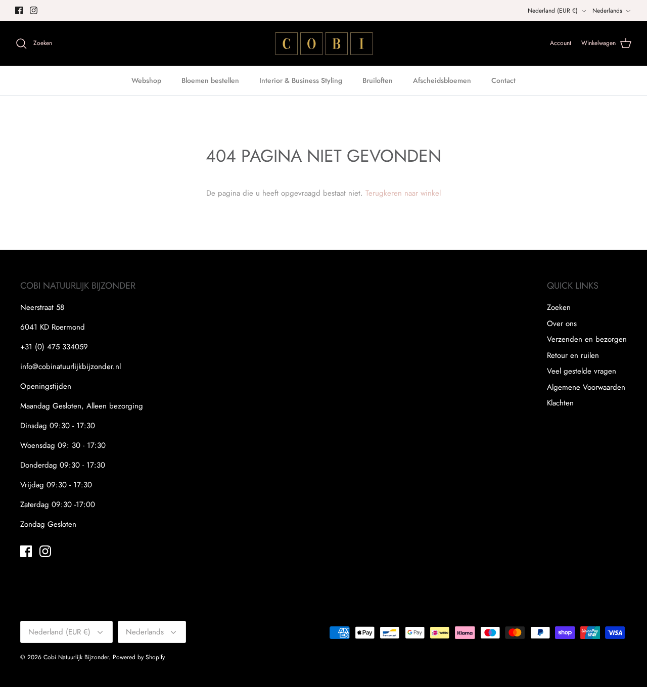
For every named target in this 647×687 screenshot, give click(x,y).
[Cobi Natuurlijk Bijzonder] (323, 43)
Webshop (146, 80)
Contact (503, 80)
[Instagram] (33, 10)
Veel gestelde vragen (581, 371)
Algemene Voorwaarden (586, 387)
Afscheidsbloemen (442, 80)
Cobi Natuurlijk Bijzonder (76, 657)
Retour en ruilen (573, 355)
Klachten (560, 402)
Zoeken (559, 307)
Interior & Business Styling (300, 80)
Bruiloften (377, 80)
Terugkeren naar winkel (403, 193)
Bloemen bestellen (210, 80)
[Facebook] (19, 10)
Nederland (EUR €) (553, 10)
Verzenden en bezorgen (587, 339)
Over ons (562, 323)
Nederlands (607, 10)
